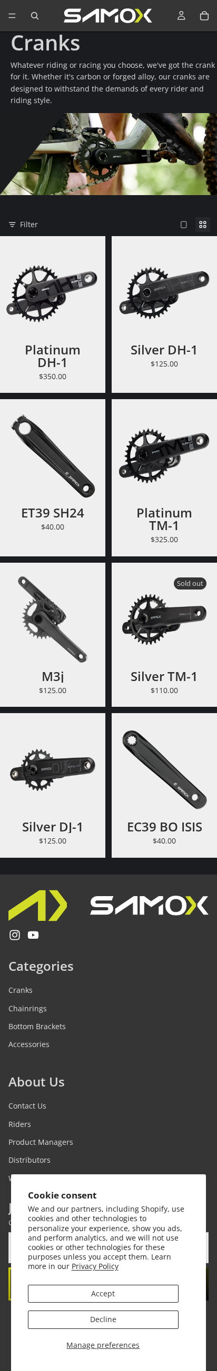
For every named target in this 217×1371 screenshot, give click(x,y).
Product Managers (40, 1142)
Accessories (29, 1044)
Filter (29, 224)
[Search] (34, 15)
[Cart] (204, 15)
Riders (19, 1124)
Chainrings (27, 1008)
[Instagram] (14, 935)
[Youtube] (33, 935)
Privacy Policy (95, 1266)
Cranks (20, 990)
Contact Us (27, 1106)
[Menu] (12, 16)
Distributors (29, 1160)
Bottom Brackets (37, 1026)
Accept (103, 1293)
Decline (103, 1319)
